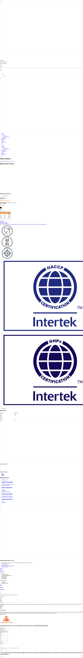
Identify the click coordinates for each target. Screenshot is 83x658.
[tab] (42, 408)
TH (3, 75)
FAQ (2, 140)
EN (2, 74)
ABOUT (3, 134)
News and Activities (5, 583)
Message (1, 643)
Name (1, 635)
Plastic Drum (5, 161)
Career (1, 587)
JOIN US (3, 141)
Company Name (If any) (4, 632)
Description (4, 408)
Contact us (2, 589)
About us (4, 135)
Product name (2, 627)
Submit (1, 649)
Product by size (30, 224)
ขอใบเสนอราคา (2, 221)
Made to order (4, 577)
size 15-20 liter (35, 224)
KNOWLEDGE (4, 138)
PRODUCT (3, 137)
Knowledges (4, 582)
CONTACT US (4, 142)
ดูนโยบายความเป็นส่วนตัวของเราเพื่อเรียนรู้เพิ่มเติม (38, 604)
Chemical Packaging (10, 224)
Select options (11, 484)
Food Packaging (4, 576)
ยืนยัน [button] (2, 605)
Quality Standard (6, 136)
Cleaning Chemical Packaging (18, 224)
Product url (2, 629)
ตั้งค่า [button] (0, 605)
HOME (3, 133)
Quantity (1, 641)
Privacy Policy (2, 596)
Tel (0, 639)
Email (1, 637)
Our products (2, 572)
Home (1, 161)
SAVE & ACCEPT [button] (2, 614)
